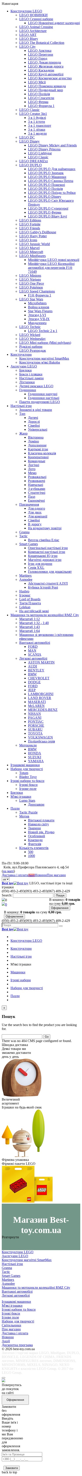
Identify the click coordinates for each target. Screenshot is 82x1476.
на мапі (8, 871)
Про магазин (56, 875)
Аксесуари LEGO (23, 366)
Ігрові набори (20, 980)
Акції (31, 875)
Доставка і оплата (15, 875)
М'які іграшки (20, 796)
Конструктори (21, 354)
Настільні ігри (21, 406)
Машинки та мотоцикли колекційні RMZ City (44, 615)
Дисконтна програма (17, 1345)
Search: (7, 895)
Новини (41, 875)
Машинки (17, 972)
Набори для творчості (26, 769)
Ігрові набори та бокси (27, 781)
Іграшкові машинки (25, 765)
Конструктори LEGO (26, 11)
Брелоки (16, 792)
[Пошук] (61, 926)
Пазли (15, 808)
